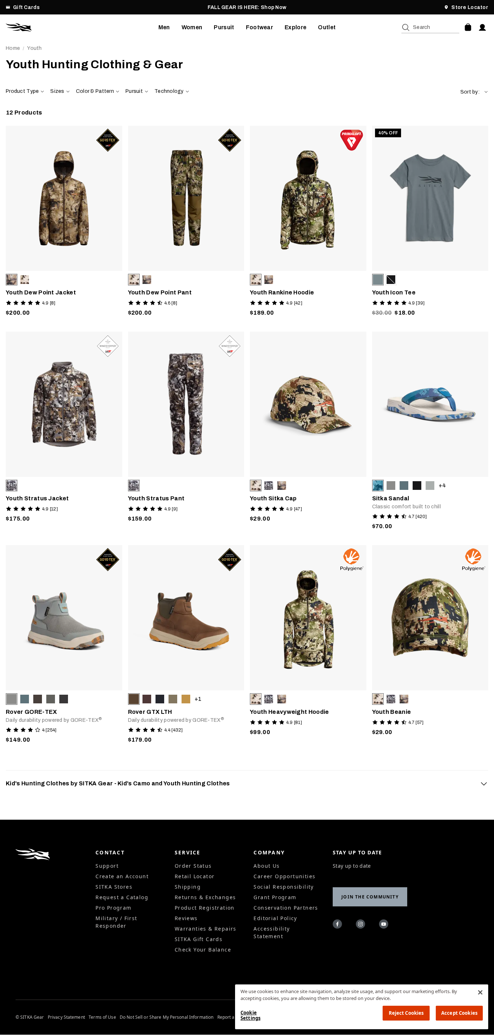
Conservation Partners (286, 907)
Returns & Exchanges (205, 897)
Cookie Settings (250, 1015)
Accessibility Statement (272, 932)
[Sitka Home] (82, 27)
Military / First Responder (116, 922)
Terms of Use (102, 1017)
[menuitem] (164, 27)
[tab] (247, 783)
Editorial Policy (275, 918)
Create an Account (122, 876)
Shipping (188, 886)
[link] (64, 223)
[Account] (482, 27)
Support (107, 865)
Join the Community (370, 897)
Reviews (186, 918)
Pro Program (113, 907)
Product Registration (205, 907)
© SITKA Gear (30, 1017)
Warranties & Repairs (206, 928)
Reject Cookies (406, 1013)
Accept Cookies (459, 1013)
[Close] (480, 992)
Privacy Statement (66, 1017)
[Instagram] (361, 925)
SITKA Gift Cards (198, 939)
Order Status (193, 865)
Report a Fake (231, 1017)
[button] (474, 92)
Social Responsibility (284, 886)
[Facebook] (338, 925)
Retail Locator (195, 876)
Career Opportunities (284, 876)
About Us (267, 865)
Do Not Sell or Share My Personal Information (166, 1017)
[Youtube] (385, 925)
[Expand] (484, 783)
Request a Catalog (121, 897)
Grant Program (275, 897)
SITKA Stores (113, 886)
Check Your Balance (203, 949)
